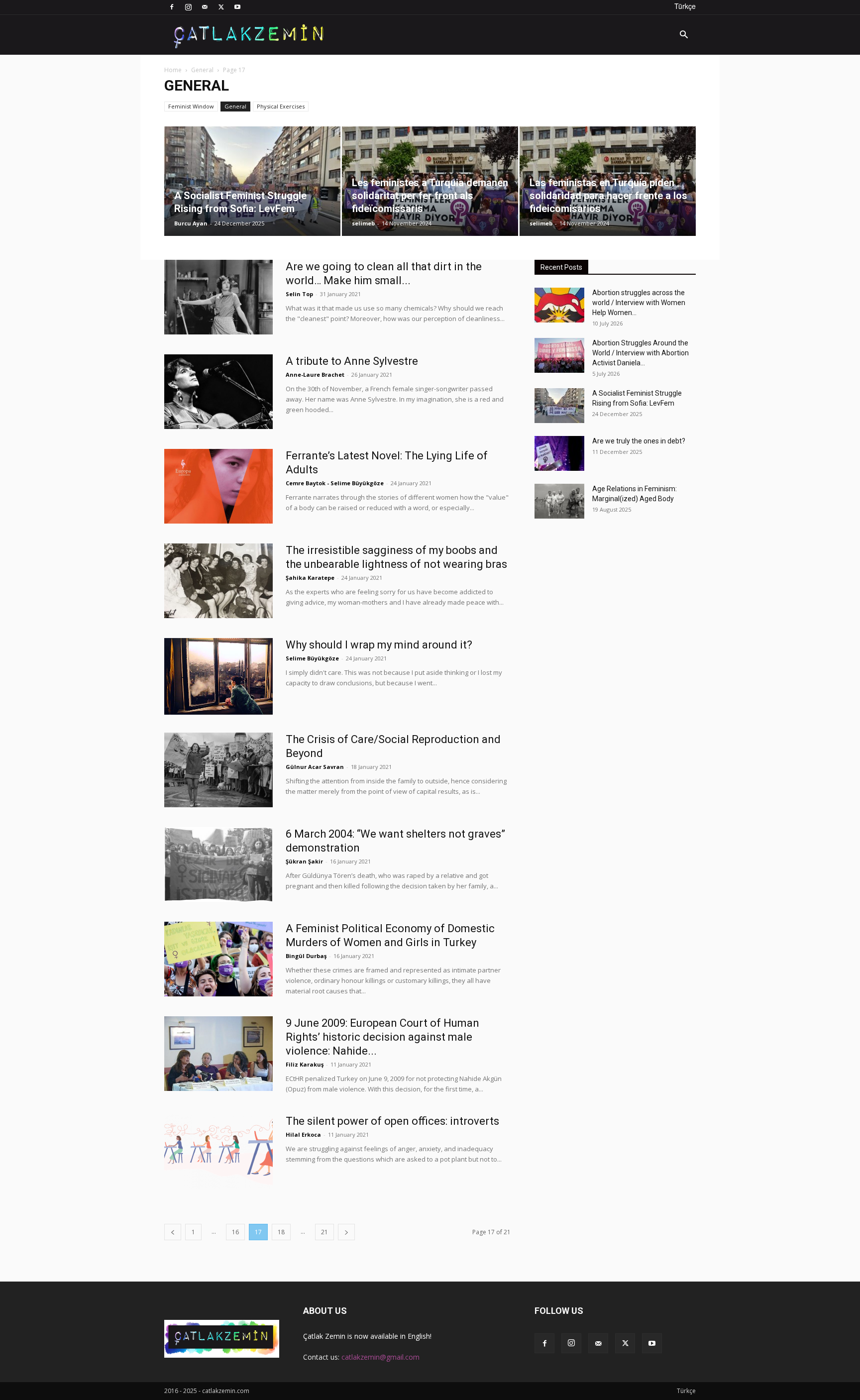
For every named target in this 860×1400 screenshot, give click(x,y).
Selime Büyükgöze (312, 658)
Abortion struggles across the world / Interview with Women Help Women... (638, 303)
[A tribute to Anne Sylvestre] (218, 391)
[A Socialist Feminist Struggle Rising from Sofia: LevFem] (252, 181)
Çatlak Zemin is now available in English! (367, 1336)
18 (281, 1232)
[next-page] (346, 1232)
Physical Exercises (281, 106)
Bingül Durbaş (306, 956)
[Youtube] (237, 7)
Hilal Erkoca (303, 1134)
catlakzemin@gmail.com (380, 1357)
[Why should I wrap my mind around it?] (218, 676)
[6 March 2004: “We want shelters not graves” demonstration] (218, 864)
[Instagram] (188, 7)
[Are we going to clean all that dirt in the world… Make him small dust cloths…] (218, 297)
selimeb (363, 223)
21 (324, 1232)
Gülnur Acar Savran (315, 766)
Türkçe (685, 6)
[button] (684, 35)
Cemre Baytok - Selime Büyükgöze (335, 483)
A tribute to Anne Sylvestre (352, 361)
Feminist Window (191, 106)
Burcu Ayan (191, 223)
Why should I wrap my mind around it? (379, 645)
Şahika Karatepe (310, 577)
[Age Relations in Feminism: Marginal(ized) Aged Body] (559, 501)
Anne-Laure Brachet (315, 374)
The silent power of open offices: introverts (392, 1121)
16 (235, 1232)
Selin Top (299, 294)
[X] (221, 7)
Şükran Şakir (304, 861)
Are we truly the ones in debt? (638, 441)
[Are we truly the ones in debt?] (559, 453)
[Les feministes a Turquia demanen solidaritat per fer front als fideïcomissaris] (430, 181)
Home (173, 70)
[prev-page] (172, 1232)
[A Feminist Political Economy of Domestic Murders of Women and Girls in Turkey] (218, 959)
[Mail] (204, 7)
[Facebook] (171, 7)
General (202, 70)
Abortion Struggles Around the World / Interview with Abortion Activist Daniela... (640, 353)
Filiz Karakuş (304, 1064)
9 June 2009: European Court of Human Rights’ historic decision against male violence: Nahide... (382, 1037)
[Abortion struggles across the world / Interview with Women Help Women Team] (559, 305)
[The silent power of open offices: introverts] (218, 1151)
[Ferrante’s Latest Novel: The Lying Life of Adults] (218, 486)
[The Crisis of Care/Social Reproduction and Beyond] (218, 770)
